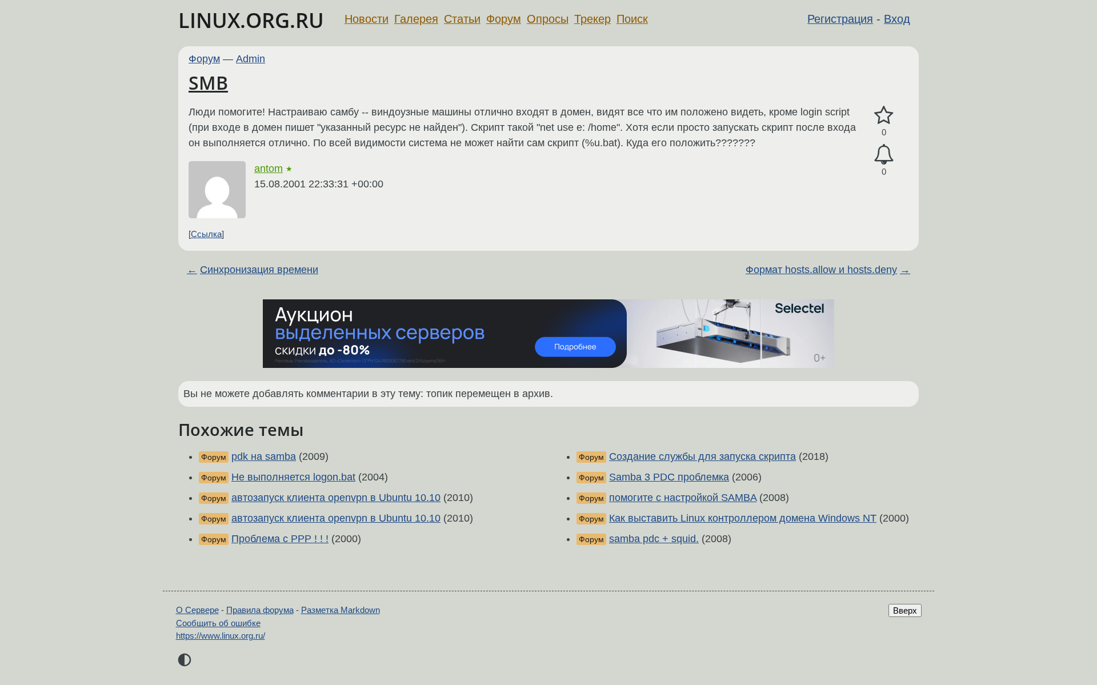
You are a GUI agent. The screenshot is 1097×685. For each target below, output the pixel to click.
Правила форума (260, 610)
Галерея (416, 19)
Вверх (905, 610)
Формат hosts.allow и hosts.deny (821, 269)
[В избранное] (884, 115)
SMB (208, 82)
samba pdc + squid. (654, 538)
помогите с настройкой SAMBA (682, 497)
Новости (367, 19)
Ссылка (206, 234)
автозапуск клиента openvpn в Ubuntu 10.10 (336, 497)
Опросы (547, 19)
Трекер (592, 19)
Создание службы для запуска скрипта (702, 456)
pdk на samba (263, 456)
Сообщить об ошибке (218, 623)
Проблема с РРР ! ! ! (280, 538)
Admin (250, 59)
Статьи (462, 19)
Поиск (632, 19)
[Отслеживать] (884, 154)
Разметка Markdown (340, 610)
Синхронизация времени (259, 269)
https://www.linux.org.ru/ (220, 635)
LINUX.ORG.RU (251, 20)
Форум (503, 19)
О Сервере (197, 610)
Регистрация (840, 19)
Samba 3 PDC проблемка (669, 477)
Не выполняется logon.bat (293, 477)
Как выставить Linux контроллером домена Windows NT (742, 518)
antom (268, 168)
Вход (897, 19)
